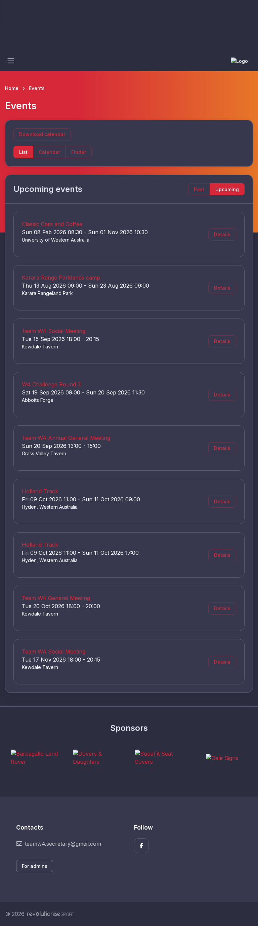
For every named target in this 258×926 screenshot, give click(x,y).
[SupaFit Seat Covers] (160, 758)
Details (222, 234)
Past (199, 189)
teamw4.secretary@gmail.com (63, 843)
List (23, 152)
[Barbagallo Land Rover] (36, 758)
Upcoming (227, 189)
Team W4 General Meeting (56, 598)
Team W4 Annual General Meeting (66, 437)
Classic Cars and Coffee (52, 224)
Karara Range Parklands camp (61, 277)
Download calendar (42, 134)
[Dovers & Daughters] (98, 758)
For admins (34, 866)
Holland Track (40, 491)
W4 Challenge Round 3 (51, 384)
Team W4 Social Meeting (53, 331)
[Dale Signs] (222, 757)
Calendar (49, 152)
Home (11, 88)
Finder (78, 152)
